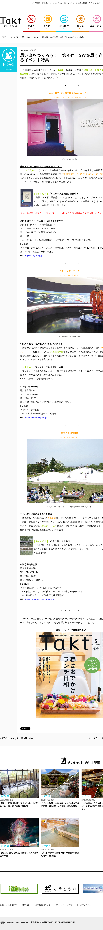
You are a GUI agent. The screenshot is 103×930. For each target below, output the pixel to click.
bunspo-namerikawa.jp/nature (39, 599)
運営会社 (26, 905)
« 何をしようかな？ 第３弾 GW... (17, 738)
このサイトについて (8, 905)
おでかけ (14, 37)
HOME (3, 37)
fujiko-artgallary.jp (33, 255)
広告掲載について (42, 905)
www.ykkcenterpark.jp (36, 417)
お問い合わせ (85, 905)
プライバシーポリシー (65, 905)
